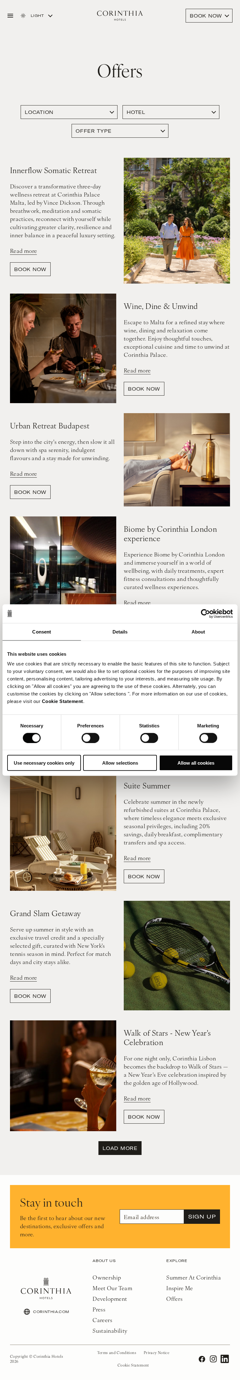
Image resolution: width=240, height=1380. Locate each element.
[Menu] (10, 16)
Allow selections (120, 763)
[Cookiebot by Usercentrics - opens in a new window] (205, 613)
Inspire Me (179, 1288)
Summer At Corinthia (193, 1277)
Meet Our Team (112, 1288)
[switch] (90, 738)
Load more (120, 1148)
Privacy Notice (156, 1352)
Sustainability (109, 1330)
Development (109, 1298)
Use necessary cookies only (44, 763)
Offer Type (94, 131)
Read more (23, 250)
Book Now (206, 16)
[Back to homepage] (120, 15)
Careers (102, 1320)
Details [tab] (120, 631)
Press (98, 1309)
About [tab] (198, 631)
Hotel (136, 112)
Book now (30, 269)
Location (39, 112)
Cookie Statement (62, 701)
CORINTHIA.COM (51, 1311)
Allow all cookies (196, 763)
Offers (174, 1298)
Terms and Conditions (116, 1352)
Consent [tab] (41, 631)
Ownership (106, 1277)
